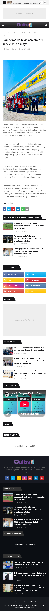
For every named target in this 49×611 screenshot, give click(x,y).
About (23, 601)
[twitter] (35, 274)
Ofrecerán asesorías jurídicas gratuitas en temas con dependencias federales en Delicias (30, 373)
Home (16, 601)
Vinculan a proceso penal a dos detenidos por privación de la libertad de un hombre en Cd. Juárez (30, 587)
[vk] (35, 285)
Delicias (10, 33)
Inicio (4, 33)
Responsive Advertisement (24, 13)
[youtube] (13, 291)
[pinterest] (35, 280)
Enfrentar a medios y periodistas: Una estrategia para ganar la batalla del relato (30, 575)
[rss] (13, 280)
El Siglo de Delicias (10, 49)
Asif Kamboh (29, 607)
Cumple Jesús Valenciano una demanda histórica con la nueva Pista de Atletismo (30, 225)
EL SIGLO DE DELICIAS (23, 605)
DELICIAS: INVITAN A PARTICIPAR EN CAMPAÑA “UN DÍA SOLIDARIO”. (28, 563)
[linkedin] (36, 478)
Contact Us (32, 601)
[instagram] (13, 285)
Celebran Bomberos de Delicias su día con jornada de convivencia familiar (29, 349)
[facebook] (13, 274)
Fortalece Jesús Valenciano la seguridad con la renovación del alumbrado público (27, 238)
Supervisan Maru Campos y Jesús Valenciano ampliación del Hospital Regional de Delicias (29, 360)
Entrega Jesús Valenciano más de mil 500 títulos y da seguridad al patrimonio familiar (29, 251)
